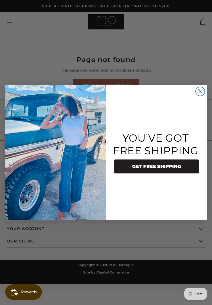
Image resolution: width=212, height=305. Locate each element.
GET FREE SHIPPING (156, 166)
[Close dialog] (200, 91)
